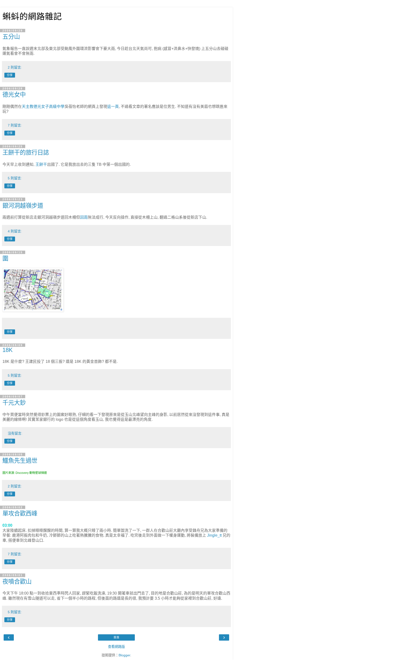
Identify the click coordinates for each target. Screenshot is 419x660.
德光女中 (14, 94)
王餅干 (41, 164)
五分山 (11, 36)
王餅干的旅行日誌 (25, 152)
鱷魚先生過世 (19, 460)
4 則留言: (15, 231)
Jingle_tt (214, 535)
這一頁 (113, 106)
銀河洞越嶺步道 (22, 205)
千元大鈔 (14, 402)
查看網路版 (116, 647)
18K (7, 350)
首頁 (116, 637)
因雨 (84, 217)
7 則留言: (15, 125)
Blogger (124, 655)
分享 (10, 75)
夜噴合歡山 (17, 581)
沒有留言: (15, 433)
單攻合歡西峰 (19, 513)
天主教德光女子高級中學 (43, 106)
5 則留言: (15, 178)
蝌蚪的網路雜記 (32, 16)
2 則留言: (15, 67)
